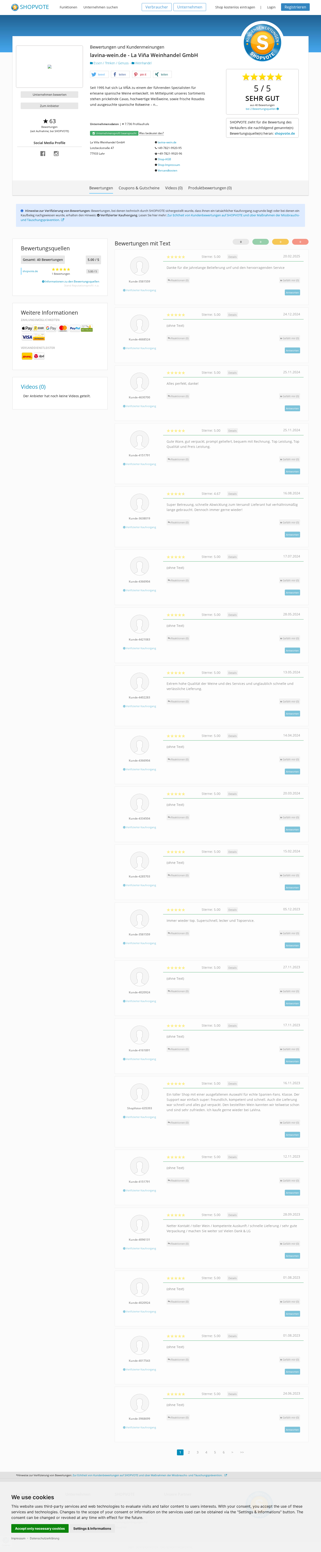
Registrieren (295, 7)
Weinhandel (143, 63)
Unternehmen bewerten (50, 94)
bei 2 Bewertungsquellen (261, 109)
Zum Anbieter (49, 106)
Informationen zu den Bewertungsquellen (71, 281)
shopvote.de (285, 133)
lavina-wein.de (167, 142)
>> (242, 1452)
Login (271, 7)
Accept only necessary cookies (40, 1528)
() (291, 280)
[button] (99, 74)
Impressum (18, 1538)
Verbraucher (156, 7)
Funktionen (68, 7)
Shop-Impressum (169, 165)
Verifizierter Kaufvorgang (140, 290)
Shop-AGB (164, 159)
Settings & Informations (92, 1528)
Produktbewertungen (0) (210, 188)
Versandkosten (167, 170)
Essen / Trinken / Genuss (111, 63)
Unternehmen (189, 7)
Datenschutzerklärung (44, 1538)
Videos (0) (174, 188)
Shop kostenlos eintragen (235, 7)
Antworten (292, 292)
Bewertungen (101, 188)
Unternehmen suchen (100, 7)
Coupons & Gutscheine (139, 188)
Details (232, 257)
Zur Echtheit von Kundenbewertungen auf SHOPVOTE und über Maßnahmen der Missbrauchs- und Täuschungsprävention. (148, 1475)
